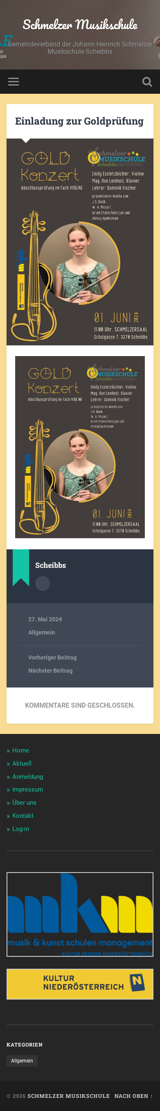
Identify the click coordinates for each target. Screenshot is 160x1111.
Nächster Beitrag (50, 670)
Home (20, 750)
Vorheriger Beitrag (52, 657)
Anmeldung (27, 776)
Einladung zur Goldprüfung (79, 120)
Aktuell (22, 763)
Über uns (24, 802)
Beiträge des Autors (42, 583)
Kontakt (23, 815)
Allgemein (41, 632)
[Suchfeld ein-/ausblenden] (147, 81)
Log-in (20, 829)
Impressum (27, 789)
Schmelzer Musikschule (80, 24)
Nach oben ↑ (133, 1095)
